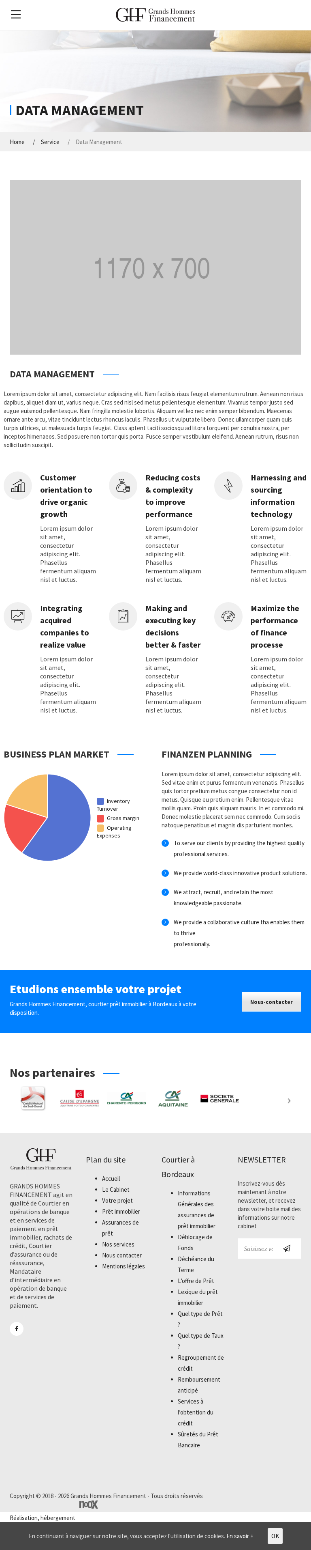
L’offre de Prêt (196, 1281)
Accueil (111, 1178)
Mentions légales (123, 1266)
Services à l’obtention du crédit (195, 1412)
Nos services (118, 1244)
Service (50, 142)
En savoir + (239, 1536)
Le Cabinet (116, 1189)
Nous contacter (122, 1255)
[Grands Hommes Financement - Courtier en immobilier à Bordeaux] (155, 14)
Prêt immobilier (121, 1211)
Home (17, 142)
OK (275, 1536)
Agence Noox (88, 1504)
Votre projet (117, 1200)
